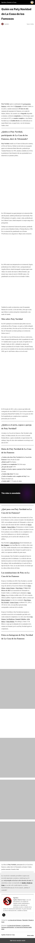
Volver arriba (30, 935)
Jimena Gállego (11, 527)
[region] (17, 61)
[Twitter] (3, 914)
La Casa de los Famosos (14, 920)
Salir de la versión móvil (17, 940)
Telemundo (18, 106)
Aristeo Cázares (10, 588)
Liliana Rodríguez (15, 543)
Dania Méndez (10, 621)
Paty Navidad (5, 602)
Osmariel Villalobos (20, 619)
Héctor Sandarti (5, 600)
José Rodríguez (11, 619)
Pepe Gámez (19, 588)
